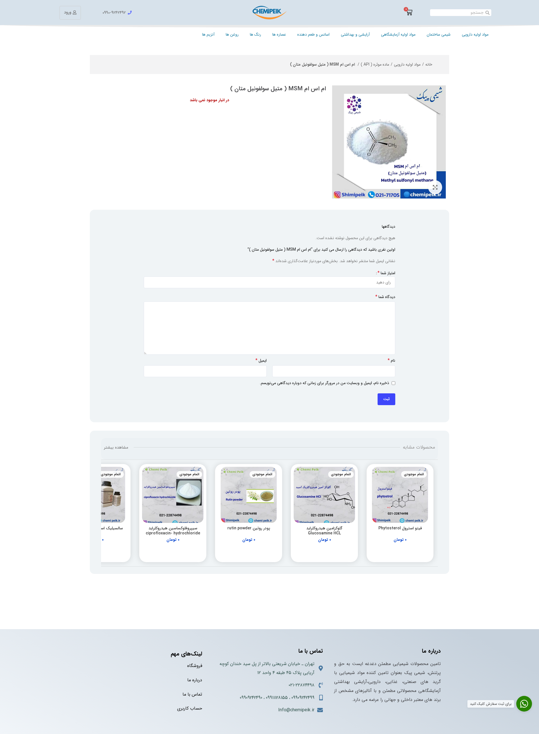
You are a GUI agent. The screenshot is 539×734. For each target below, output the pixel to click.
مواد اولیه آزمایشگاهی (398, 34)
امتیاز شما (386, 273)
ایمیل (261, 360)
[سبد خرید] (409, 13)
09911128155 (277, 697)
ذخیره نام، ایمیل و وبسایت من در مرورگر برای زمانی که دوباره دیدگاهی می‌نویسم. (324, 383)
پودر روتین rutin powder (248, 528)
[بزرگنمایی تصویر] (435, 187)
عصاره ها (279, 34)
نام (391, 360)
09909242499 (302, 697)
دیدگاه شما (385, 297)
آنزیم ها (208, 34)
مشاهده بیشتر (116, 447)
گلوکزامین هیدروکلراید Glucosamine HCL (324, 530)
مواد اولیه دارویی (475, 34)
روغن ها (232, 34)
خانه (428, 64)
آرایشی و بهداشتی (355, 34)
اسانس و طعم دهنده (313, 34)
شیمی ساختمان (439, 34)
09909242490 (251, 697)
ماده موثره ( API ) (375, 64)
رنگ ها (255, 34)
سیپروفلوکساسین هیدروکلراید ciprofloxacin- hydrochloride (173, 530)
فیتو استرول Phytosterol (400, 528)
